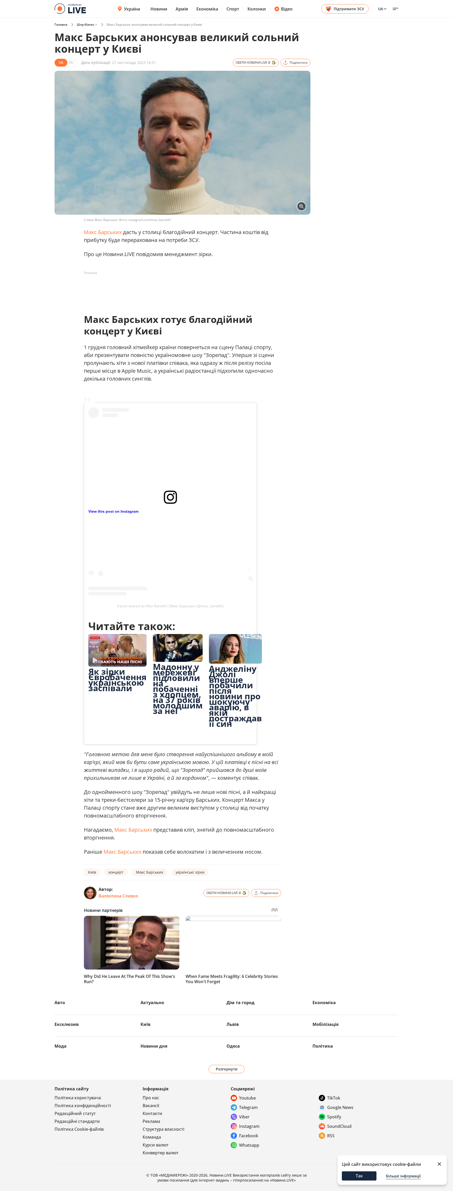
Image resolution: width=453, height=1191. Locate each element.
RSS (331, 1136)
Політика (322, 1046)
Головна (61, 24)
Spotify (334, 1117)
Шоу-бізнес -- (87, 24)
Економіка (207, 9)
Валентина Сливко (118, 896)
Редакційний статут (75, 1113)
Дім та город (240, 1002)
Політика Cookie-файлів (79, 1129)
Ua (380, 8)
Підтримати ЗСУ (349, 8)
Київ (92, 872)
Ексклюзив (67, 1024)
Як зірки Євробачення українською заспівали (117, 680)
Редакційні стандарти (77, 1121)
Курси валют (156, 1145)
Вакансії (151, 1105)
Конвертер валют (161, 1153)
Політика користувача (78, 1098)
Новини (158, 9)
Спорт (232, 9)
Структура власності (163, 1129)
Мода (61, 1046)
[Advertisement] (179, 289)
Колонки (256, 9)
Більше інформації (403, 1175)
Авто (60, 1002)
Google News (340, 1107)
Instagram (249, 1126)
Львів (232, 1024)
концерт (116, 872)
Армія (182, 9)
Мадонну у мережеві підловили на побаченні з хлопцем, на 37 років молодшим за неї (178, 688)
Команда (152, 1137)
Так (359, 1176)
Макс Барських (103, 232)
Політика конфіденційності (83, 1105)
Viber (244, 1117)
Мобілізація (325, 1024)
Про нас (151, 1098)
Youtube (247, 1098)
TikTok (333, 1098)
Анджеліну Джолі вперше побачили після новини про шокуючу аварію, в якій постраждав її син (235, 696)
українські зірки (190, 872)
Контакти (152, 1113)
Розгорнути (227, 1069)
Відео (287, 9)
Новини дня (154, 1046)
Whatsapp (249, 1145)
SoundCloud (339, 1126)
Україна (132, 9)
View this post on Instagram (113, 511)
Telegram (248, 1107)
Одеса (233, 1046)
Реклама (151, 1121)
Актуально (152, 1002)
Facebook (248, 1136)
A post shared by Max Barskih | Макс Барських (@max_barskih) (170, 606)
